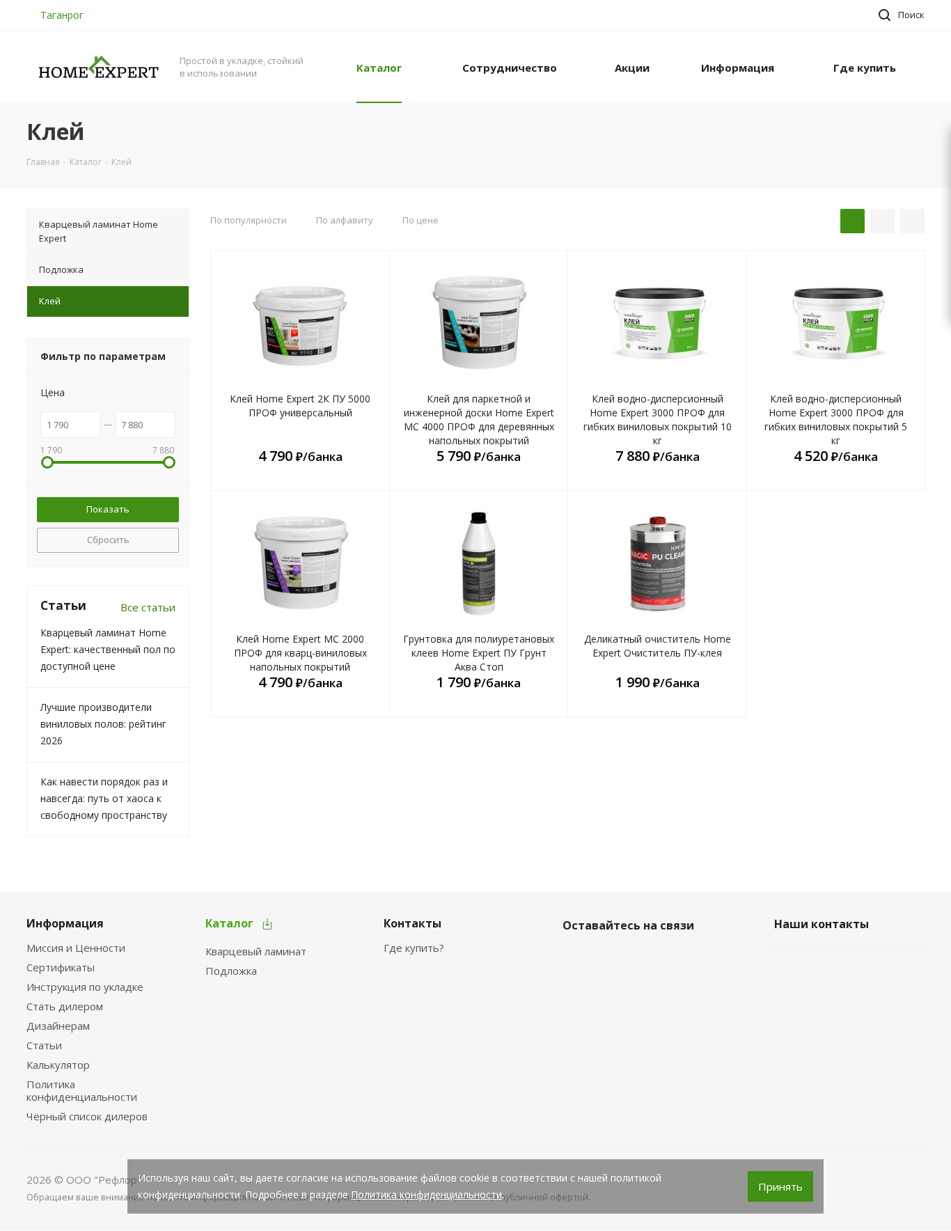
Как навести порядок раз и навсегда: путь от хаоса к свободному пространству (104, 798)
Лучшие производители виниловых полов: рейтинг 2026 (103, 723)
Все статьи (147, 607)
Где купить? (414, 948)
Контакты (412, 923)
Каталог (229, 923)
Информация (65, 923)
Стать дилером (64, 1006)
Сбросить (108, 539)
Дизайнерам (58, 1026)
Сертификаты (60, 967)
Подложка (231, 971)
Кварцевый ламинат (255, 951)
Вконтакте (576, 958)
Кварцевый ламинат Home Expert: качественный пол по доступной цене (107, 649)
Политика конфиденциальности (81, 1090)
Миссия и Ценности (75, 948)
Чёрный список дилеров (87, 1116)
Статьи (44, 1045)
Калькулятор (58, 1065)
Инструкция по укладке (84, 987)
